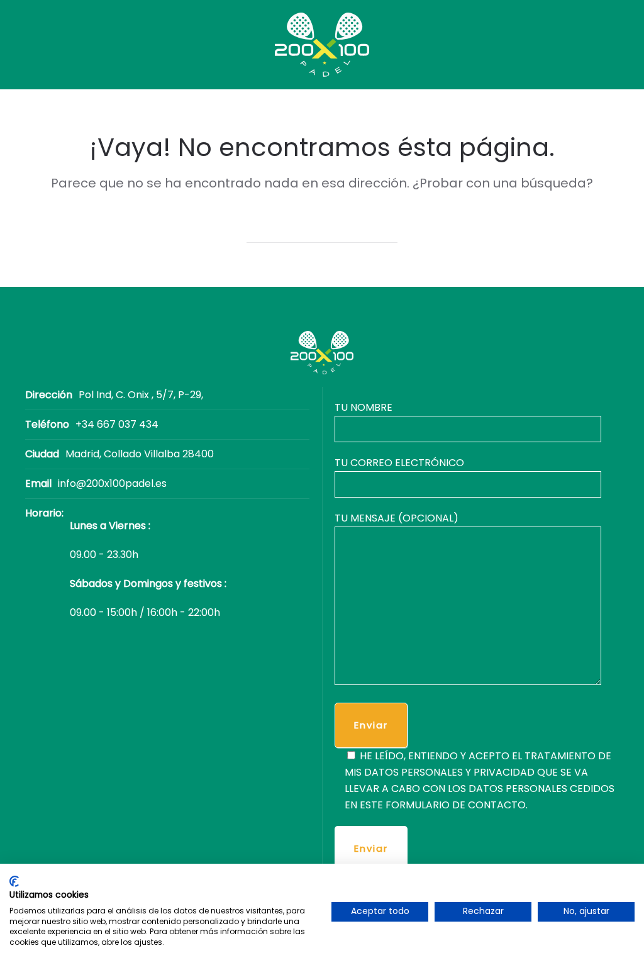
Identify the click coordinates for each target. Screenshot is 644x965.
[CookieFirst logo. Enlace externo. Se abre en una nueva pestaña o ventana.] (14, 881)
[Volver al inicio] (322, 45)
